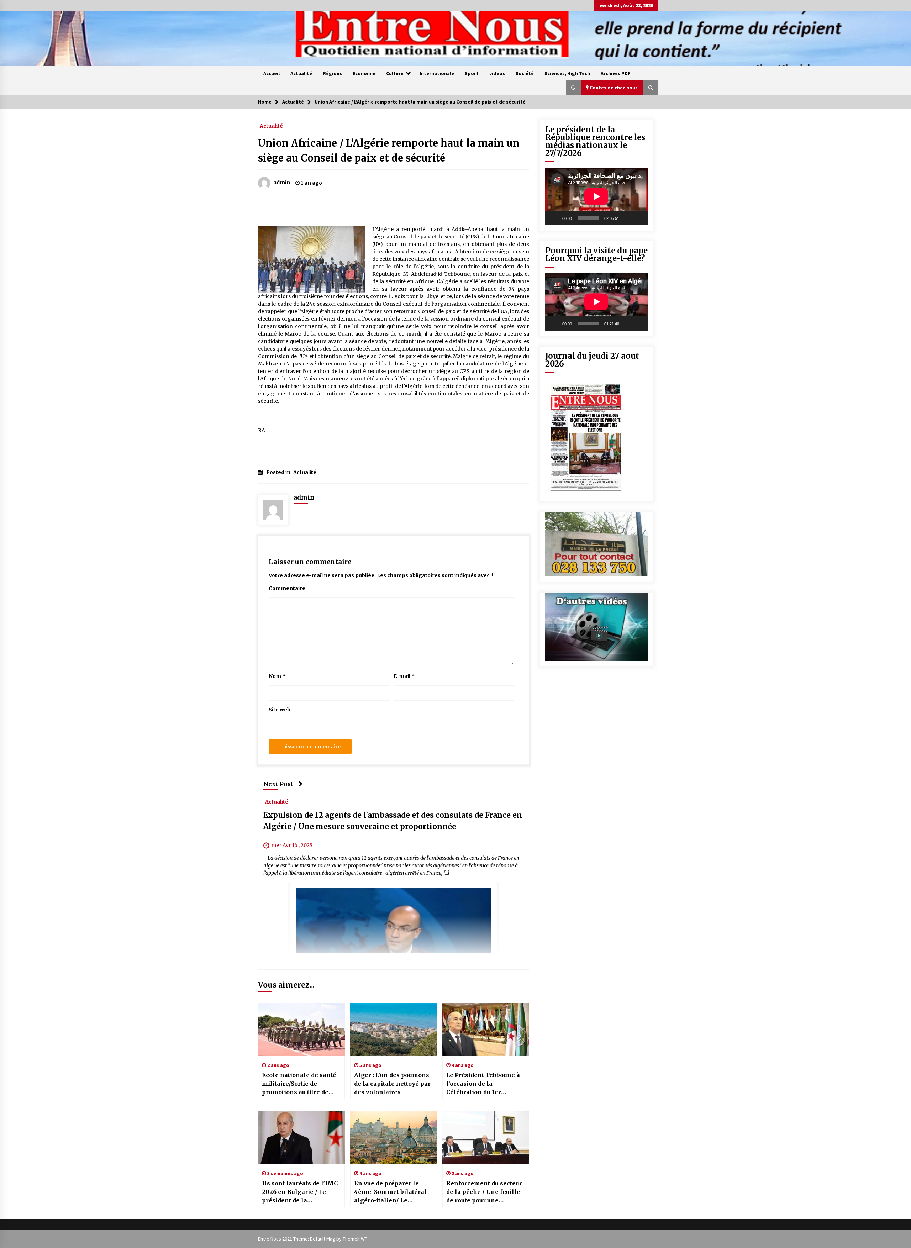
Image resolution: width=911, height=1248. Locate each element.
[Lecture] (554, 218)
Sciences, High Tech (567, 73)
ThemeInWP (355, 1239)
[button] (573, 87)
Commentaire (287, 588)
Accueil (271, 73)
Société (525, 73)
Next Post (278, 784)
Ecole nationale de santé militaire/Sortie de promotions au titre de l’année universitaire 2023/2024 (299, 1083)
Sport (472, 73)
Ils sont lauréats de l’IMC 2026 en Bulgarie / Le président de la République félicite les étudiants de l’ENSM (300, 1192)
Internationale (437, 73)
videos (497, 73)
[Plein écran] (638, 218)
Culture (395, 73)
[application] (596, 196)
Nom (277, 676)
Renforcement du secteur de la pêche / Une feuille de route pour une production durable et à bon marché (484, 1192)
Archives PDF (616, 73)
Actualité (301, 73)
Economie (364, 73)
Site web (279, 709)
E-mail (404, 676)
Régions (332, 73)
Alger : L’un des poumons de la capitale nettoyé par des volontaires (392, 1083)
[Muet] (627, 218)
